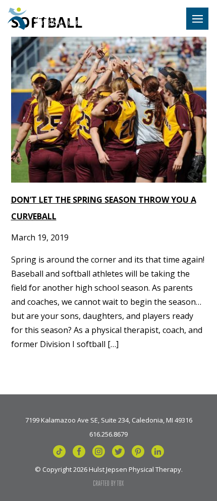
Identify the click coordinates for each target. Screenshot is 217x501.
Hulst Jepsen (52, 19)
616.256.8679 (108, 434)
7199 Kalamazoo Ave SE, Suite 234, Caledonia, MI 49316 (108, 419)
